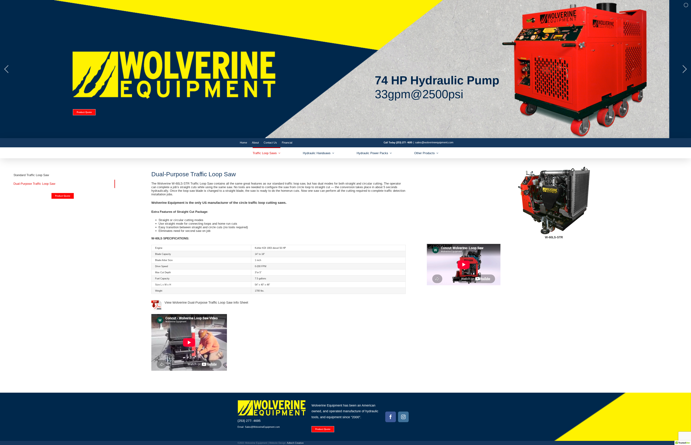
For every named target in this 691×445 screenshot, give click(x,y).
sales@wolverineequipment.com (434, 142)
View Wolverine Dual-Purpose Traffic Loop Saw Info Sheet (206, 302)
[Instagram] (403, 417)
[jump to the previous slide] (6, 69)
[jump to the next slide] (684, 69)
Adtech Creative (295, 443)
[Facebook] (390, 417)
